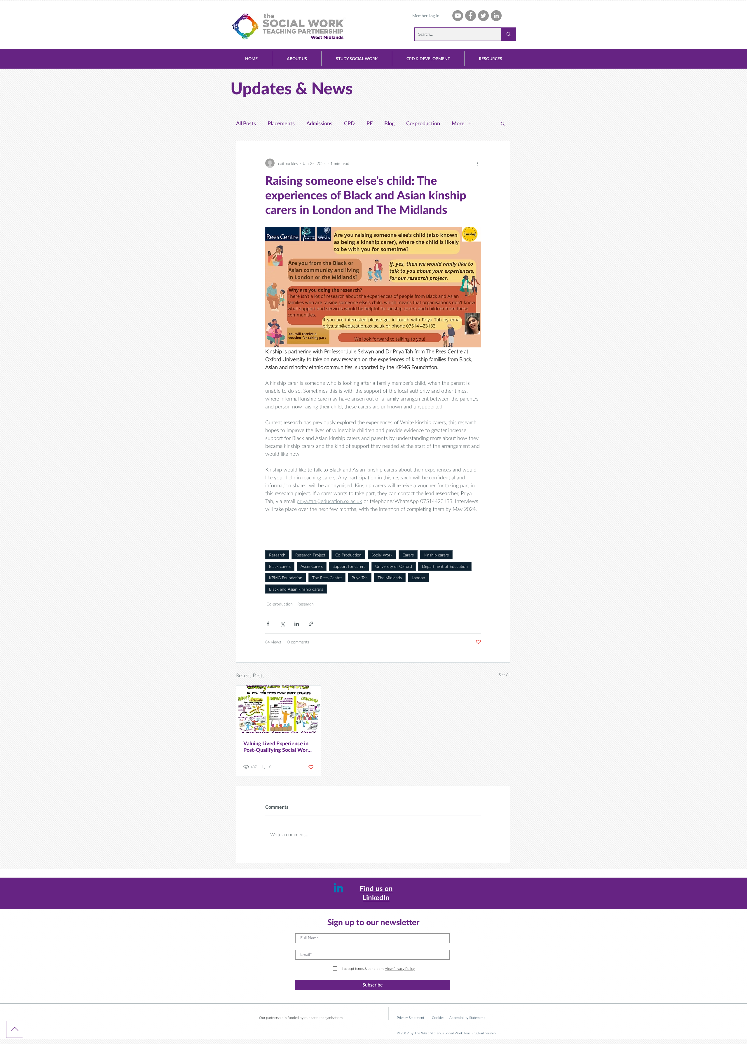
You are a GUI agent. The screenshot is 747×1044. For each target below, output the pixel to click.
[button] (296, 58)
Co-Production (348, 554)
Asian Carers (312, 566)
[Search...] (508, 34)
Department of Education (445, 566)
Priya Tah (360, 577)
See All (504, 674)
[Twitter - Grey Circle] (483, 15)
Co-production (423, 123)
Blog (389, 123)
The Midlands (390, 577)
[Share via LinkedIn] (296, 624)
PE (369, 123)
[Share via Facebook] (268, 624)
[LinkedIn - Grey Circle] (496, 15)
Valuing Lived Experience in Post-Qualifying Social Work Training (276, 746)
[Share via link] (311, 624)
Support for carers (349, 566)
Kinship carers (436, 554)
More (458, 123)
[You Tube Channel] (457, 15)
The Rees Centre (327, 577)
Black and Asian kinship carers (296, 589)
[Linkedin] (338, 889)
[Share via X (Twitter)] (282, 624)
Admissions (319, 123)
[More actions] (477, 163)
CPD (349, 123)
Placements (281, 123)
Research (277, 554)
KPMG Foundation (285, 577)
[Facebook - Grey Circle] (470, 15)
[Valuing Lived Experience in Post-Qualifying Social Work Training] (278, 709)
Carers (408, 554)
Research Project (310, 554)
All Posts (246, 123)
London (418, 577)
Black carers (280, 566)
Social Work (381, 554)
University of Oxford (393, 566)
